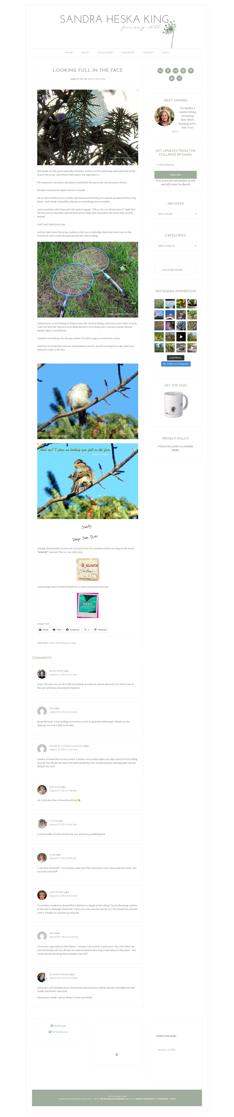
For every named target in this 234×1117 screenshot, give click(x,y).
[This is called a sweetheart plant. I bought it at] (192, 303)
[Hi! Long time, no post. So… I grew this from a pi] (192, 314)
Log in (172, 1099)
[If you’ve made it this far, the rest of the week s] (181, 347)
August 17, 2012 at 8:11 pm (63, 858)
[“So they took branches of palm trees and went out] (181, 325)
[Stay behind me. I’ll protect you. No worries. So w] (192, 347)
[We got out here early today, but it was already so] (159, 325)
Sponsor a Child (166, 1049)
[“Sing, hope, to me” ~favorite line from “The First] (159, 336)
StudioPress (162, 1099)
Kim (51, 708)
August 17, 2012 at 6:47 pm (63, 824)
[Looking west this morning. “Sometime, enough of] (159, 314)
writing (73, 643)
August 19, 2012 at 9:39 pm (63, 977)
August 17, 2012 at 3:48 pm (63, 790)
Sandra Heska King (117, 29)
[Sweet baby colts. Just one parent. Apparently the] (170, 336)
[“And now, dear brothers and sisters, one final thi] (159, 303)
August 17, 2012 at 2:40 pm (63, 749)
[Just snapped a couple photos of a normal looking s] (170, 325)
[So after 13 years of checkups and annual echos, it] (181, 314)
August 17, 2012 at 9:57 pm (63, 895)
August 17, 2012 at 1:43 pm (63, 674)
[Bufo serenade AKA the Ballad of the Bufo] (181, 336)
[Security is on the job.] (170, 314)
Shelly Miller (56, 670)
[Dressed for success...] (192, 325)
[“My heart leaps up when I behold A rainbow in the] (170, 303)
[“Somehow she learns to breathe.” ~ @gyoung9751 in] (159, 347)
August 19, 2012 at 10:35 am (63, 936)
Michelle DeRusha (59, 974)
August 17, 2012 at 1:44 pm (63, 711)
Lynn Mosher (56, 892)
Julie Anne (54, 786)
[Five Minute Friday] (87, 569)
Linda (52, 854)
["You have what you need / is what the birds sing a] (170, 347)
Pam (51, 933)
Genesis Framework (145, 1099)
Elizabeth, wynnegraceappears (66, 745)
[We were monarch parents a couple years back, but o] (181, 303)
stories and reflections (59, 643)
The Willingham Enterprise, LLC (114, 1099)
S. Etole (53, 820)
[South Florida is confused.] (192, 336)
